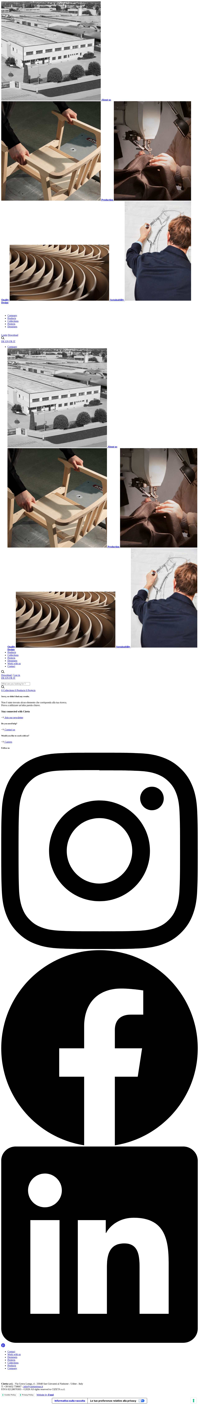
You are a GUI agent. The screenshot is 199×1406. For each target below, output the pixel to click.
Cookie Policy (10, 1395)
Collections (13, 321)
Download (13, 335)
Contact (11, 666)
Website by (45, 1394)
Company (12, 315)
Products (11, 318)
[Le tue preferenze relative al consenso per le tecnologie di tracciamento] (194, 1401)
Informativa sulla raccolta (70, 1400)
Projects (11, 324)
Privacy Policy (27, 1395)
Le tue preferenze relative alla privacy (113, 1400)
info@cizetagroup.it (33, 1386)
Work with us (14, 663)
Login (4, 335)
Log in (17, 675)
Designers (12, 326)
